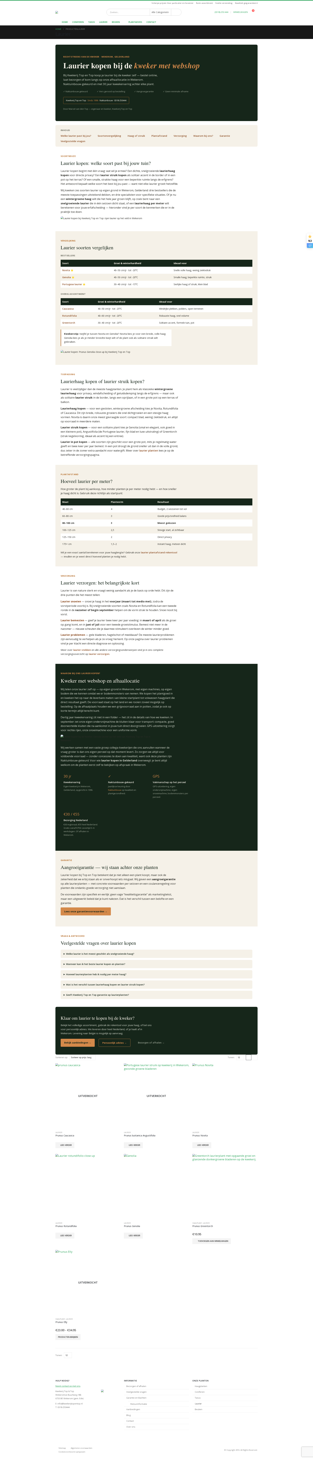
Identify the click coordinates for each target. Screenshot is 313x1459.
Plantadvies (135, 22)
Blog (128, 1415)
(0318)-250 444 (221, 12)
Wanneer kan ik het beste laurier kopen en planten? (95, 964)
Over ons (130, 1426)
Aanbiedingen (133, 1409)
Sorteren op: (61, 1057)
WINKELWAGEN (240, 12)
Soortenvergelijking (109, 135)
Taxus (91, 22)
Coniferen (78, 22)
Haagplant (197, 1223)
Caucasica (68, 308)
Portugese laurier (72, 284)
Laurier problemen (73, 635)
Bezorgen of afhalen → (151, 1042)
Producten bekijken (68, 1337)
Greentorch (68, 322)
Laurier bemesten (72, 620)
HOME (65, 22)
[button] (248, 1057)
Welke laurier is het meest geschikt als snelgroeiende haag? (100, 953)
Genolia (66, 277)
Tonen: (231, 1057)
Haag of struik (136, 135)
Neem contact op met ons (67, 1386)
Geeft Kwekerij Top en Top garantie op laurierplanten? (97, 994)
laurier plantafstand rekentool (159, 552)
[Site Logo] (65, 12)
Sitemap (62, 1448)
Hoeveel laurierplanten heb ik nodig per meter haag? (96, 974)
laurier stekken (82, 649)
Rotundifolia (69, 315)
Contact (151, 22)
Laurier (103, 22)
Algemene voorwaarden (81, 1448)
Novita (66, 270)
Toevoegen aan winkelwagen (213, 1241)
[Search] (176, 12)
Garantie (225, 135)
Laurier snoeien (71, 601)
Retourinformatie (138, 1404)
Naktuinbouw (114, 789)
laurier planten (148, 450)
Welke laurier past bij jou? (76, 135)
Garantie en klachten (136, 1397)
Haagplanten (201, 1386)
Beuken (116, 22)
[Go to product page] (225, 1096)
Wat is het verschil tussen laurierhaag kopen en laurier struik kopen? (105, 984)
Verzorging (180, 135)
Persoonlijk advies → (114, 1042)
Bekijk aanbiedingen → (77, 1042)
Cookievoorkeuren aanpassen (72, 1452)
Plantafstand (159, 135)
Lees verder (66, 1145)
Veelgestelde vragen (73, 141)
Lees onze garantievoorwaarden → (85, 911)
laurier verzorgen (99, 654)
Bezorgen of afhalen (136, 1386)
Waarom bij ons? (203, 135)
